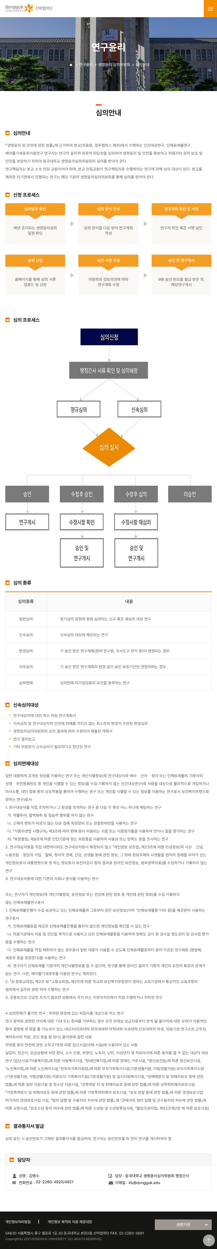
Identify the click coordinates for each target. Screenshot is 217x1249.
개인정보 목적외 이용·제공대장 (70, 1222)
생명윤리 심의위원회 (114, 64)
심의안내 (142, 64)
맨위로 (209, 1240)
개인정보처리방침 (18, 1222)
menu (210, 9)
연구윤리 (86, 64)
